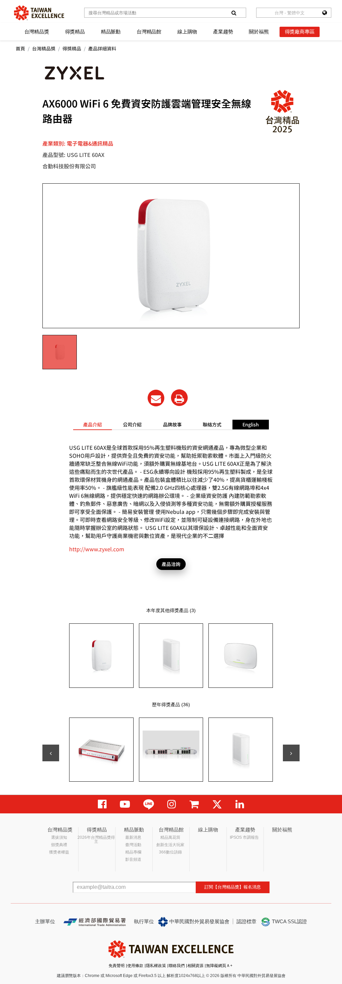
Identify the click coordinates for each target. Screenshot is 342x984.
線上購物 (187, 31)
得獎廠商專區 (300, 31)
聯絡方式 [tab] (212, 424)
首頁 (20, 48)
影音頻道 (133, 859)
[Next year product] (291, 753)
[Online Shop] (194, 804)
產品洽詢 (171, 564)
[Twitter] (217, 804)
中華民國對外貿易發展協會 (198, 921)
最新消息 (133, 837)
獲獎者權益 (59, 852)
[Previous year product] (50, 753)
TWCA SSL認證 (289, 921)
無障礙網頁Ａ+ (219, 965)
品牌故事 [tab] (172, 424)
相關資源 (195, 965)
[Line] (148, 804)
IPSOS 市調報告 (244, 837)
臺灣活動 (133, 845)
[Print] (179, 397)
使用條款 (135, 965)
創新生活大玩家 (170, 845)
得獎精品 (75, 31)
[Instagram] (171, 804)
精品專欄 (133, 852)
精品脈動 (111, 31)
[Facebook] (102, 804)
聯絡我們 (177, 965)
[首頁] (39, 12)
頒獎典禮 (59, 845)
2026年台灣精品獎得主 (96, 839)
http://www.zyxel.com (96, 549)
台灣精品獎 (36, 31)
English (250, 424)
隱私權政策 (156, 965)
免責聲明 (117, 965)
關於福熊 (259, 31)
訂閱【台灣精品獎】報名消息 (232, 887)
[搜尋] (234, 12)
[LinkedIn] (239, 804)
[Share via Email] (156, 398)
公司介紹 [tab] (132, 424)
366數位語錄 (170, 852)
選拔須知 (59, 837)
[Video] (125, 804)
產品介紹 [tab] (92, 424)
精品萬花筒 (170, 837)
